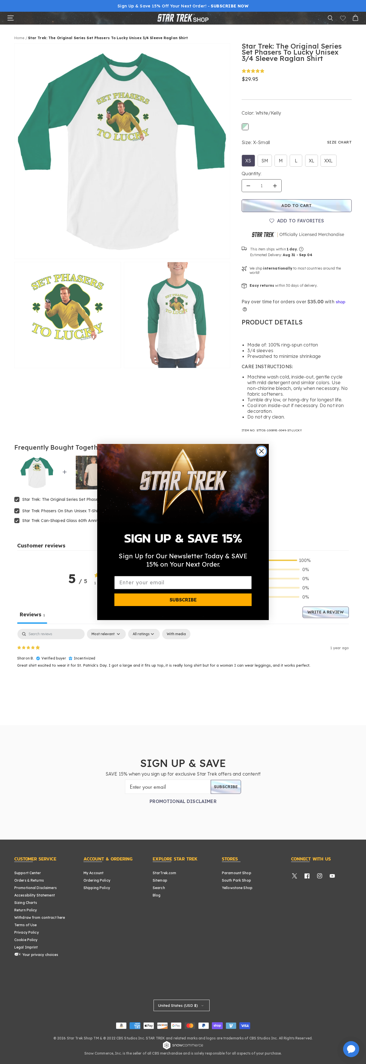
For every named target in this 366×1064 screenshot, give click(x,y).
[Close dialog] (261, 451)
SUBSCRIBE (183, 600)
